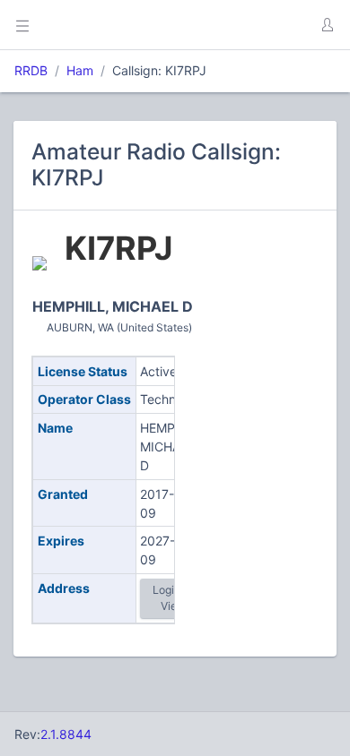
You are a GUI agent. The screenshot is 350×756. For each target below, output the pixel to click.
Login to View (173, 598)
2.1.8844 (66, 734)
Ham (79, 70)
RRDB (31, 70)
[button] (326, 25)
